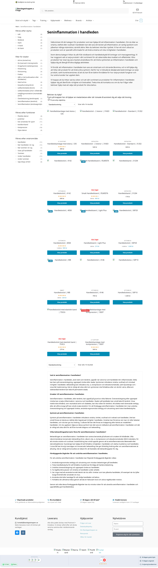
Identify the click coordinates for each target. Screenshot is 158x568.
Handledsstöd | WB (62, 293)
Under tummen (23, 159)
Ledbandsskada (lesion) (26, 88)
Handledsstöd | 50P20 (127, 243)
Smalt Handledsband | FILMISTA (95, 193)
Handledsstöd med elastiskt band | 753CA (62, 343)
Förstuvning (22, 71)
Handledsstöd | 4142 (62, 193)
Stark (19, 43)
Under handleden (24, 156)
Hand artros (22, 82)
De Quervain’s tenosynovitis (28, 63)
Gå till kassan (137, 13)
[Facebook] (17, 532)
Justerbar (21, 119)
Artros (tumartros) (24, 60)
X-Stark (20, 46)
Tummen (21, 153)
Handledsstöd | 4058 (62, 243)
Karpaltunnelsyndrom (26, 85)
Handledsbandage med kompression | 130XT (94, 343)
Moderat (21, 40)
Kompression (22, 127)
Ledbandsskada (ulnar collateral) (29, 91)
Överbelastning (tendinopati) (28, 98)
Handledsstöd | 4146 (94, 293)
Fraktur (20, 74)
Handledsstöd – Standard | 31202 (127, 144)
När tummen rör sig (25, 148)
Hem (17, 27)
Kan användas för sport (26, 122)
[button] (139, 20)
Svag (19, 37)
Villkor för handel (86, 537)
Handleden (22, 142)
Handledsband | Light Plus (95, 243)
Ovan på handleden (25, 151)
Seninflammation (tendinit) (27, 101)
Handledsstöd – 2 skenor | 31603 (94, 144)
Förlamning (22, 69)
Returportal (84, 533)
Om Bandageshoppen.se (88, 530)
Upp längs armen (24, 162)
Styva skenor (22, 130)
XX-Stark (21, 48)
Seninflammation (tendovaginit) (29, 104)
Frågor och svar (85, 523)
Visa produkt (62, 153)
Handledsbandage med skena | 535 (62, 144)
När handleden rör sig (26, 145)
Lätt (19, 34)
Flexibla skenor (23, 116)
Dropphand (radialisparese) (28, 66)
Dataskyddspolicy (86, 526)
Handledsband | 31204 (127, 193)
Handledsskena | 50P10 (127, 293)
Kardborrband (23, 124)
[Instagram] (23, 532)
